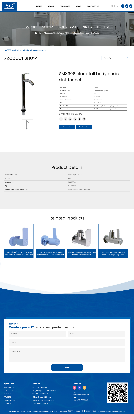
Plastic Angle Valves (40, 403)
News (78, 6)
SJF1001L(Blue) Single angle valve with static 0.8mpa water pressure (19, 253)
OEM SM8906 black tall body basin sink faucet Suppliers (112, 411)
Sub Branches (84, 127)
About (51, 6)
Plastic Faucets (10, 391)
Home (39, 6)
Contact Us (93, 6)
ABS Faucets (9, 387)
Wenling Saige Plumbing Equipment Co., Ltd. (37, 411)
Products (65, 6)
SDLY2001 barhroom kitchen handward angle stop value (113, 253)
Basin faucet (59, 33)
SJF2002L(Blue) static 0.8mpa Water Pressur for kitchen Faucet (50, 253)
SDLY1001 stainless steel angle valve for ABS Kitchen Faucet (81, 253)
